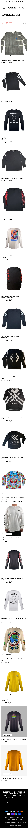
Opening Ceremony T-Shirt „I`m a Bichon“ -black (12, 138)
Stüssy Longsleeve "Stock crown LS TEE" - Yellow (12, 699)
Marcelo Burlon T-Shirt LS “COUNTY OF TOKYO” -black (11, 337)
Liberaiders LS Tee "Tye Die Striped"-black (12, 60)
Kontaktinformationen (15, 825)
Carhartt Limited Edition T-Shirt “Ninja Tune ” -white (13, 538)
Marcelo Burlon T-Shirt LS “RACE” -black (12, 99)
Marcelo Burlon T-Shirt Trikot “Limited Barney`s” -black (14, 377)
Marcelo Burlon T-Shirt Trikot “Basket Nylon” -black (13, 458)
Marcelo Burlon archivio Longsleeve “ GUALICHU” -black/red (11, 297)
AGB (20, 819)
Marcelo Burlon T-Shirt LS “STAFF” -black (12, 178)
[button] (4, 8)
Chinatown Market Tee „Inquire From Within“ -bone (13, 659)
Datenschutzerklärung (10, 822)
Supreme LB (13, 817)
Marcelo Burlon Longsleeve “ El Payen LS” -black (12, 579)
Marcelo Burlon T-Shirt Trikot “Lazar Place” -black (12, 417)
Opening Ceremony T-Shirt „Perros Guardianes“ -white (13, 619)
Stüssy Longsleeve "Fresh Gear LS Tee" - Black (13, 739)
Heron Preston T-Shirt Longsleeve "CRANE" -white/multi (13, 256)
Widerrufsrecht (22, 822)
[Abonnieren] (23, 803)
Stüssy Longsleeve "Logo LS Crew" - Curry (12, 778)
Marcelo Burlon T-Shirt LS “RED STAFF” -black (13, 217)
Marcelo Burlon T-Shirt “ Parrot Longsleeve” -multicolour (13, 498)
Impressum (15, 819)
